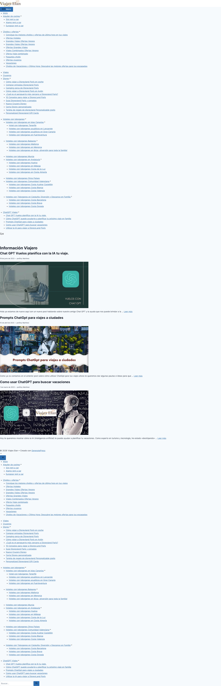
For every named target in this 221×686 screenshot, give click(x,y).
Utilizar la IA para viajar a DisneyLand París (26, 228)
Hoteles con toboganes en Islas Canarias (25, 122)
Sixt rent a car (12, 19)
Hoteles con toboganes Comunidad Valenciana (27, 181)
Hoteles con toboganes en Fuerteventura (28, 135)
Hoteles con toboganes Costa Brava (25, 203)
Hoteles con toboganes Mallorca (24, 144)
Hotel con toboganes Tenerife (22, 125)
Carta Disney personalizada (18, 107)
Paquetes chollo (13, 57)
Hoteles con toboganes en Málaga (25, 166)
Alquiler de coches (11, 16)
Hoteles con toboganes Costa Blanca (26, 187)
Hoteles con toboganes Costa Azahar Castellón (31, 184)
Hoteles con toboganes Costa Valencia (27, 191)
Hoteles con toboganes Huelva (23, 163)
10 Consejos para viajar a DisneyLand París (26, 97)
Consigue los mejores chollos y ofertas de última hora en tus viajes (37, 35)
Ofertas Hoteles (13, 38)
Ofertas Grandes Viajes (17, 47)
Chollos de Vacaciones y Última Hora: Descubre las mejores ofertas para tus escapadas (46, 66)
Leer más (128, 311)
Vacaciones (11, 63)
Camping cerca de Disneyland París (22, 88)
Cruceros (7, 75)
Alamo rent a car (13, 22)
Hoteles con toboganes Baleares (21, 141)
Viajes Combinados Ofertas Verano (22, 50)
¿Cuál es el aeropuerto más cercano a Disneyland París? (32, 94)
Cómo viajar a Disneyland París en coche (25, 82)
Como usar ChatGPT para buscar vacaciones (26, 225)
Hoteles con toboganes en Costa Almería (28, 172)
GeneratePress (38, 450)
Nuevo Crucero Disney (16, 104)
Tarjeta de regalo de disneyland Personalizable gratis (30, 110)
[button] (2, 234)
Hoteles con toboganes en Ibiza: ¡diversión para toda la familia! (38, 150)
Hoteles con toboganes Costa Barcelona (27, 200)
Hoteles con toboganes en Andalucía (23, 159)
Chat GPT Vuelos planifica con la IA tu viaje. (26, 215)
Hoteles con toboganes (14, 119)
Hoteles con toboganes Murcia (20, 156)
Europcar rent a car (14, 26)
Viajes (6, 72)
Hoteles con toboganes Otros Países (23, 178)
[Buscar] (36, 683)
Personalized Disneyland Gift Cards (22, 113)
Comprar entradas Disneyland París (22, 85)
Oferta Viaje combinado (17, 54)
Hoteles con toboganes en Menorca (25, 147)
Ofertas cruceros (13, 60)
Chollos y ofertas (11, 32)
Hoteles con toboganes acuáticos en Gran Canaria (32, 132)
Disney (6, 78)
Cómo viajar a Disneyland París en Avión (24, 91)
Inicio (5, 13)
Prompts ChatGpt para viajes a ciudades (24, 222)
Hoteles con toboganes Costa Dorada (26, 206)
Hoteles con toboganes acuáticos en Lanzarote (31, 129)
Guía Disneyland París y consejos (21, 100)
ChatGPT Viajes (10, 212)
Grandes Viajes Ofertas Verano (20, 41)
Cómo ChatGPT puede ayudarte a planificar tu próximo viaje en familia (38, 219)
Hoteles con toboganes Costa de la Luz (27, 169)
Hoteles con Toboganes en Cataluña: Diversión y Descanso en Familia (38, 197)
